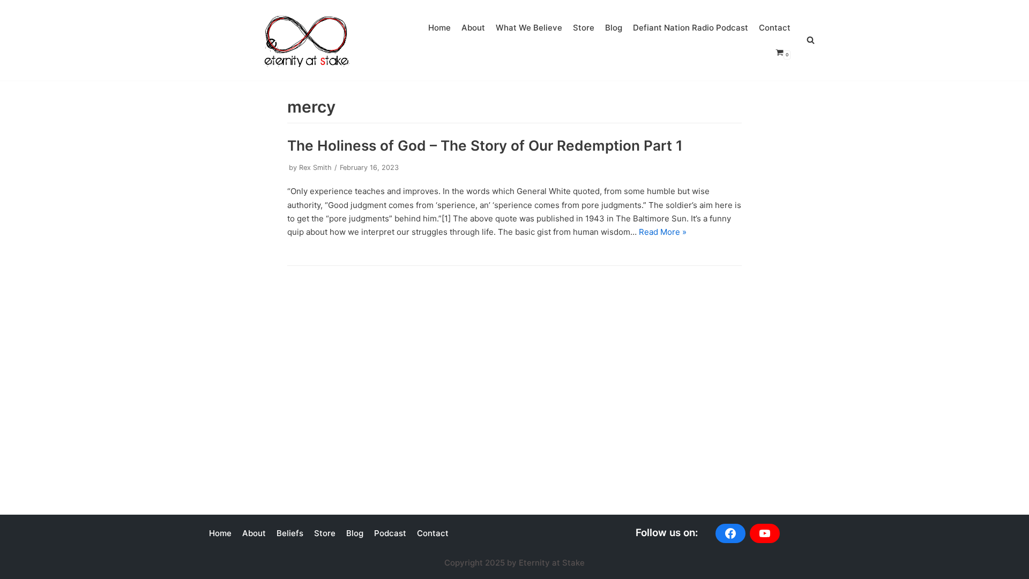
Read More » (663, 232)
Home (439, 28)
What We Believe (529, 28)
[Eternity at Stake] (306, 38)
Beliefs (290, 533)
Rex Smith (315, 168)
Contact (775, 28)
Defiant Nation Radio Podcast (690, 28)
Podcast (390, 533)
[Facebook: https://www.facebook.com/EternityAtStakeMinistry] (730, 533)
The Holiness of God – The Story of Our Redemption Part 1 (485, 145)
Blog (613, 28)
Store (583, 28)
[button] (811, 40)
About (473, 28)
